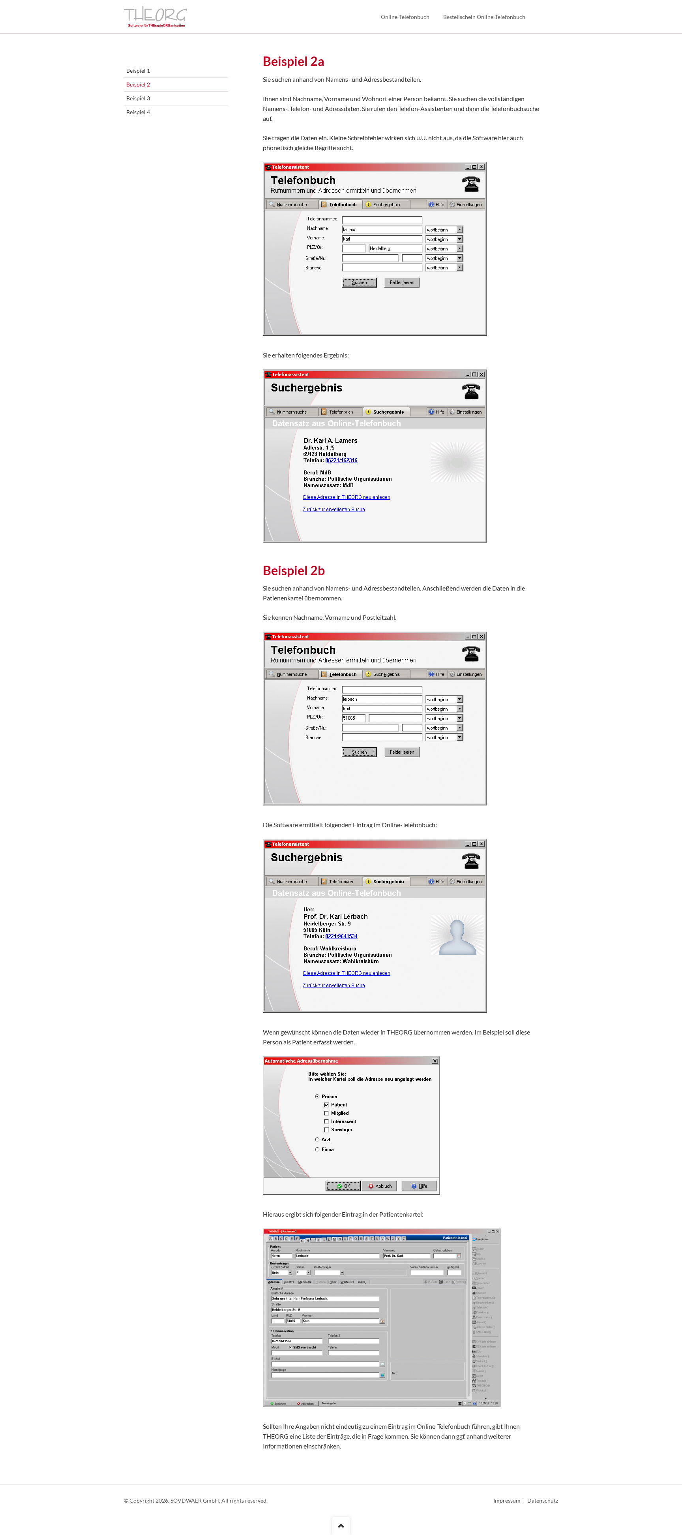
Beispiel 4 (138, 112)
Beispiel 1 (138, 70)
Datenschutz (542, 1500)
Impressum (507, 1500)
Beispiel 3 (138, 98)
